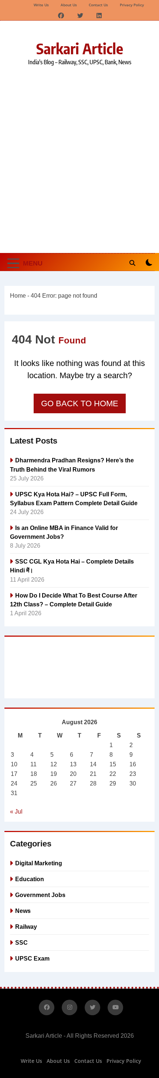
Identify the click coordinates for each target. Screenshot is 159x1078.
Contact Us (98, 4)
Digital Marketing (38, 863)
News (23, 910)
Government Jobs (40, 895)
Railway (26, 926)
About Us (69, 4)
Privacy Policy (132, 4)
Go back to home (79, 403)
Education (29, 879)
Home (18, 295)
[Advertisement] (79, 158)
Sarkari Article (79, 48)
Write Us (41, 4)
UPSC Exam (32, 958)
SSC (21, 942)
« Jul (16, 811)
